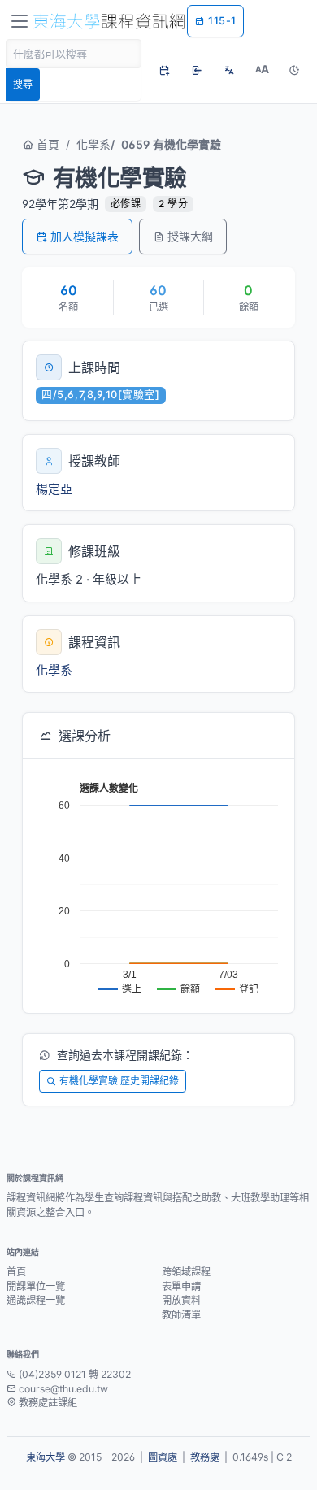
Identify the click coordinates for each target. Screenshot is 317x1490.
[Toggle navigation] (20, 21)
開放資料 (181, 1300)
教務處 (204, 1457)
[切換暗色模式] (294, 70)
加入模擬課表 (84, 236)
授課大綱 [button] (190, 236)
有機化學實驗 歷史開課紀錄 (119, 1081)
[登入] (196, 70)
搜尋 (23, 84)
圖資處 (162, 1457)
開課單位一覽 (36, 1286)
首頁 (46, 144)
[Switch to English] (229, 70)
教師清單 (181, 1315)
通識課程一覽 (36, 1300)
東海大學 (45, 1457)
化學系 (93, 144)
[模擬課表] (164, 70)
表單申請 (181, 1286)
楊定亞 (54, 489)
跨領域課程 (186, 1272)
